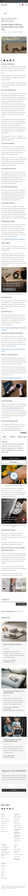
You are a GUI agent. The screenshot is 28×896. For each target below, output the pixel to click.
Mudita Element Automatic (11, 490)
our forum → (20, 611)
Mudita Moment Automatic (17, 836)
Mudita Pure (16, 819)
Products (17, 814)
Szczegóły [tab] (12, 436)
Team (2, 867)
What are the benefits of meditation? (12, 644)
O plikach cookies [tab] (22, 436)
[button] (14, 388)
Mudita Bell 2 (17, 823)
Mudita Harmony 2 (18, 827)
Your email (18, 786)
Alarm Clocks (4, 819)
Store (3, 814)
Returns (3, 857)
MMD (2, 876)
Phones (3, 816)
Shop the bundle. (21, 1)
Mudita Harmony (12, 157)
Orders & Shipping (5, 852)
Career (2, 869)
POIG (15, 847)
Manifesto (3, 865)
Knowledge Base (5, 847)
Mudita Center (17, 840)
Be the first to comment (16, 32)
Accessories (4, 823)
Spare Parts (4, 825)
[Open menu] (26, 5)
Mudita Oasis (17, 838)
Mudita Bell (16, 821)
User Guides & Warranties (4, 850)
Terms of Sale (17, 856)
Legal (15, 844)
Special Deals (4, 831)
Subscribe (14, 790)
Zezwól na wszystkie (14, 458)
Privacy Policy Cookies (17, 852)
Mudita (4, 566)
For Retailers (4, 878)
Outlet (2, 829)
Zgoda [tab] (4, 436)
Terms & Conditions (18, 854)
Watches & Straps (5, 821)
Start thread (21, 604)
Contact (3, 872)
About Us (4, 863)
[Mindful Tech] (14, 585)
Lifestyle (3, 827)
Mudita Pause (13, 136)
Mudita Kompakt (11, 121)
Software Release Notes (5, 855)
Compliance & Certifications (17, 859)
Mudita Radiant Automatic (17, 833)
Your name (5, 786)
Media (2, 874)
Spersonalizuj (13, 462)
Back (5, 13)
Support (3, 844)
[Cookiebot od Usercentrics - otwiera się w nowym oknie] (20, 433)
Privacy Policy (17, 849)
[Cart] (19, 5)
